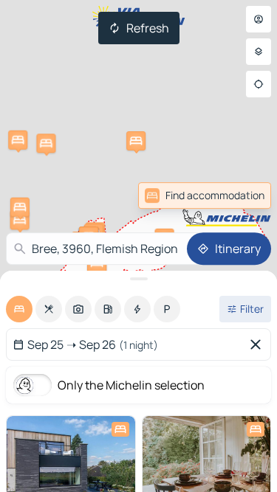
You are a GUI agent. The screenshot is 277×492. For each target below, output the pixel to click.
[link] (238, 195)
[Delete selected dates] (258, 344)
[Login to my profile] (258, 19)
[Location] (258, 84)
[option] (19, 309)
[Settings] (258, 51)
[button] (20, 219)
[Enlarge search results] (138, 279)
